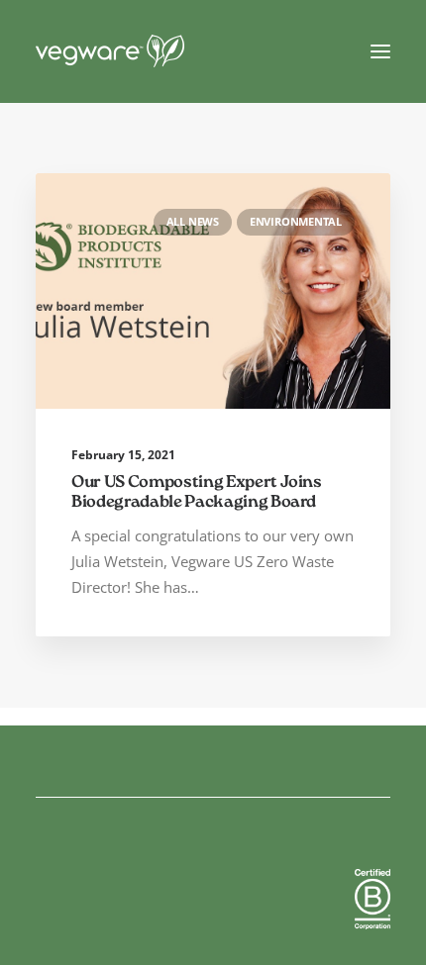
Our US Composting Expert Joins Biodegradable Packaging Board (196, 493)
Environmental (296, 222)
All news (192, 222)
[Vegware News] (148, 51)
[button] (380, 51)
